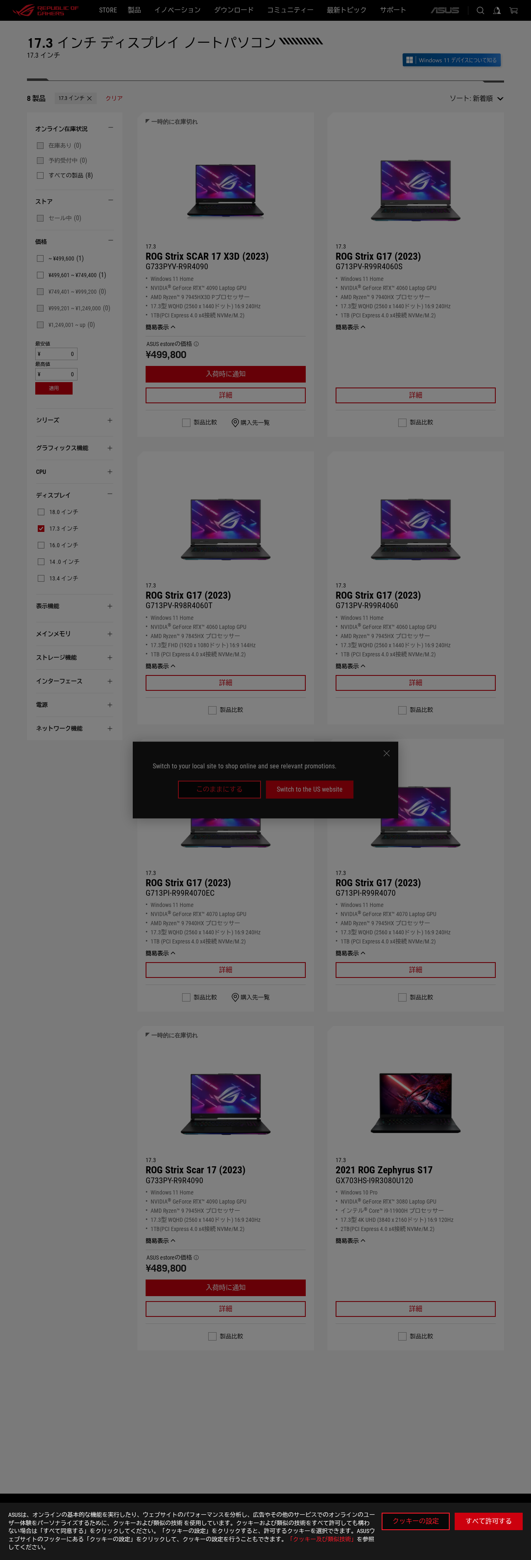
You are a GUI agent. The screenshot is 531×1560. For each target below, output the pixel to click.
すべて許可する (488, 1521)
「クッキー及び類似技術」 (322, 1539)
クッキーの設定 (415, 1521)
